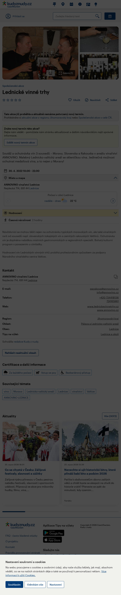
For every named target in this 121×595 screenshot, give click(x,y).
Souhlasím (14, 584)
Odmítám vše (35, 584)
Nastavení (56, 584)
